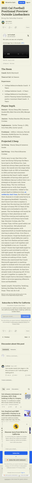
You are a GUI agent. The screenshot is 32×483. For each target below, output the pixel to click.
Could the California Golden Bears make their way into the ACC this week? (10, 418)
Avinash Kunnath (13, 404)
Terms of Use (24, 320)
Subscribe (22, 2)
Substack (7, 479)
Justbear (7, 366)
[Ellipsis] (29, 365)
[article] (16, 400)
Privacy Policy (21, 467)
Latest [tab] (8, 389)
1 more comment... (6, 380)
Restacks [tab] (13, 349)
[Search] (29, 389)
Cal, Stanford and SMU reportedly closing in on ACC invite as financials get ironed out (10, 413)
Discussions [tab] (15, 389)
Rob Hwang (9, 21)
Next (26, 337)
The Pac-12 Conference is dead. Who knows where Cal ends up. (11, 401)
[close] (26, 424)
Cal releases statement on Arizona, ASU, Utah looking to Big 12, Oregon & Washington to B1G (11, 396)
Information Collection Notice (19, 322)
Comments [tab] (5, 349)
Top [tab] (3, 389)
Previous (6, 337)
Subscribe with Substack (17, 460)
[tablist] (9, 349)
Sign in (28, 2)
